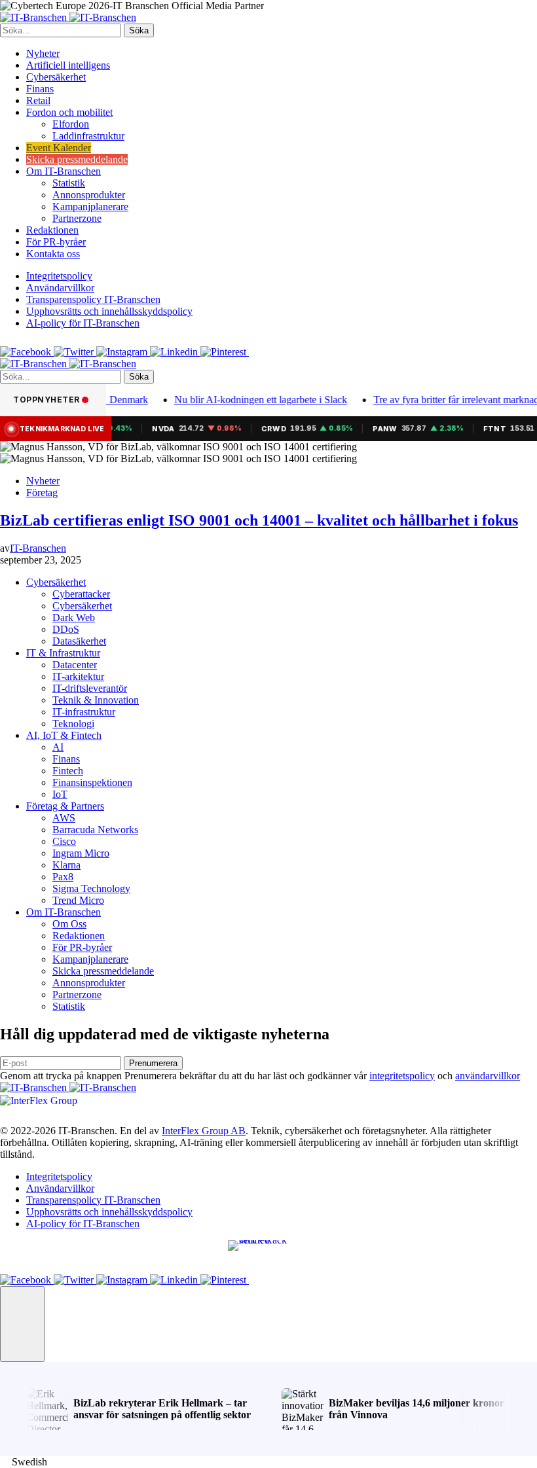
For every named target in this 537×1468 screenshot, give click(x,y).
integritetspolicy (402, 1075)
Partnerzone (77, 218)
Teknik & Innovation (95, 700)
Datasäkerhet (79, 641)
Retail (38, 100)
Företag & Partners (65, 806)
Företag (42, 492)
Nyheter (43, 53)
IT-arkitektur (78, 676)
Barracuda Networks (95, 829)
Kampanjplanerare (90, 206)
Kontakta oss (53, 253)
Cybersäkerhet (56, 76)
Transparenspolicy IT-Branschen (93, 299)
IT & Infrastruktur (63, 652)
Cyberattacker (81, 594)
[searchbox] (60, 30)
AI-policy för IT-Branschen (82, 323)
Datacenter (74, 664)
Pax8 (62, 876)
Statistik (68, 182)
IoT (59, 794)
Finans (40, 88)
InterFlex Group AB (204, 1130)
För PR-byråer (56, 241)
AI (58, 747)
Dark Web (73, 617)
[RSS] (257, 351)
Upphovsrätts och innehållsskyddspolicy (109, 311)
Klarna (66, 864)
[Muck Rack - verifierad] (268, 1249)
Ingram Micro (80, 853)
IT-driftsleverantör (89, 688)
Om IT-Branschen (63, 171)
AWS (63, 817)
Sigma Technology (91, 888)
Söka (139, 30)
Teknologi (73, 723)
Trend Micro (78, 900)
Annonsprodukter (88, 194)
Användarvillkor (60, 287)
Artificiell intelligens (68, 65)
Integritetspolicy (59, 275)
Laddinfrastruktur (88, 135)
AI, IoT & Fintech (64, 735)
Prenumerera (153, 1063)
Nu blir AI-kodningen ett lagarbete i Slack (248, 399)
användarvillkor (487, 1075)
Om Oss (69, 923)
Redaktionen (52, 230)
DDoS (65, 629)
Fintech (67, 770)
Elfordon (70, 124)
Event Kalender (58, 147)
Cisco (64, 841)
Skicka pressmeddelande (77, 159)
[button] (22, 1324)
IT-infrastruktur (83, 711)
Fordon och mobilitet (69, 112)
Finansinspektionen (92, 782)
